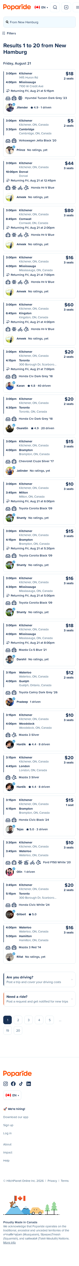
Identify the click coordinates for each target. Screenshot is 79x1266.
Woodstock (26, 723)
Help (6, 1160)
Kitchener (25, 73)
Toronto (24, 360)
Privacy (52, 1181)
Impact (7, 1152)
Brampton (26, 450)
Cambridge (26, 129)
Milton (23, 492)
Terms (65, 1181)
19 (7, 1030)
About (7, 1144)
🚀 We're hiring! (14, 1109)
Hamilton (25, 936)
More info (9, 1242)
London (24, 766)
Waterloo (25, 672)
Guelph (24, 681)
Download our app (15, 1117)
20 (18, 1030)
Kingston (25, 313)
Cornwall (25, 219)
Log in (7, 1133)
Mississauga (27, 82)
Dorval (23, 172)
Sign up (8, 1125)
